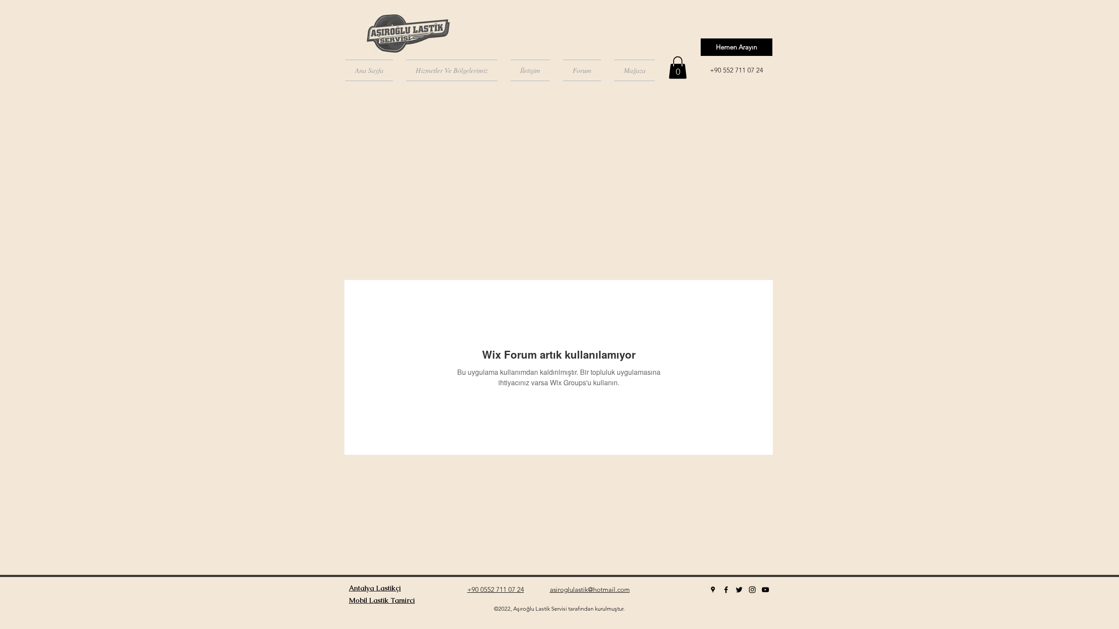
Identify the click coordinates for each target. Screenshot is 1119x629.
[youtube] (765, 589)
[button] (677, 67)
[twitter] (739, 589)
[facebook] (726, 589)
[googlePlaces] (713, 589)
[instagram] (752, 589)
